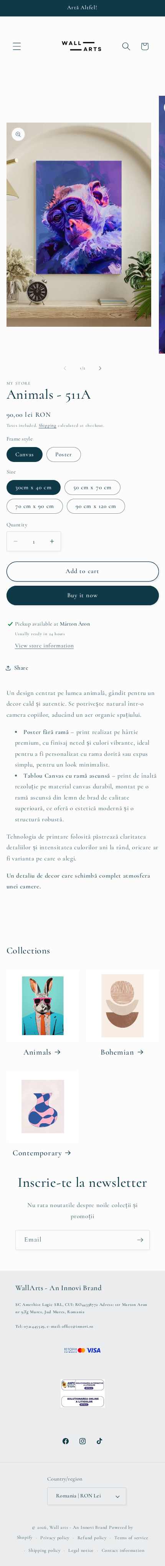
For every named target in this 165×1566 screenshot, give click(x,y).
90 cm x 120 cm (96, 506)
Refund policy (92, 1537)
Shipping (47, 425)
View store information (44, 645)
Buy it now (82, 595)
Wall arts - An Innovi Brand (78, 1527)
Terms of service (131, 1537)
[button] (17, 46)
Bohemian (117, 1052)
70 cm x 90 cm (34, 506)
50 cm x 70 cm (92, 487)
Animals (37, 1052)
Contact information (123, 1550)
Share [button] (21, 667)
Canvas (24, 454)
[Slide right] (100, 368)
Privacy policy (54, 1537)
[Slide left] (64, 368)
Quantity (17, 524)
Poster (63, 454)
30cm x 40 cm (33, 487)
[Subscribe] (140, 1240)
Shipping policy (44, 1550)
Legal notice (81, 1550)
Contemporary (37, 1153)
